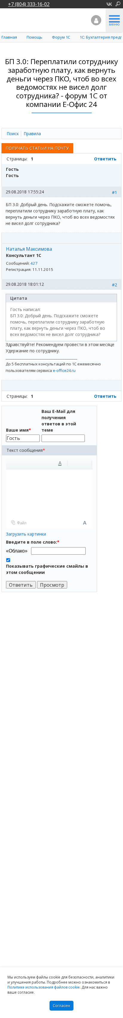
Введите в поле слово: (32, 542)
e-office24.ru (64, 370)
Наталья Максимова (29, 249)
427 (34, 263)
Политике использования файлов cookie (43, 987)
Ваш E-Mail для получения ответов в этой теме (58, 420)
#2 (114, 285)
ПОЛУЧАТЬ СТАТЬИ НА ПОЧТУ (37, 148)
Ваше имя (18, 430)
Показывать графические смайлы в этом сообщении (47, 569)
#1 (114, 192)
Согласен (61, 1005)
